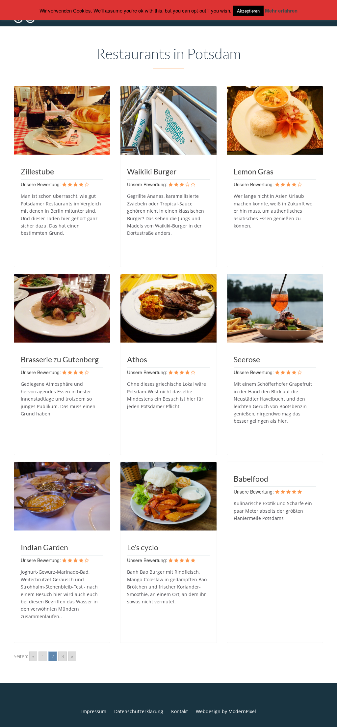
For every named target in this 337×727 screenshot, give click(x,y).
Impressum (93, 711)
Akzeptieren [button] (248, 11)
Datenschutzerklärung (138, 711)
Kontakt (179, 711)
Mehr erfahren (281, 10)
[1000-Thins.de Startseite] (40, 23)
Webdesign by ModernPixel (226, 711)
